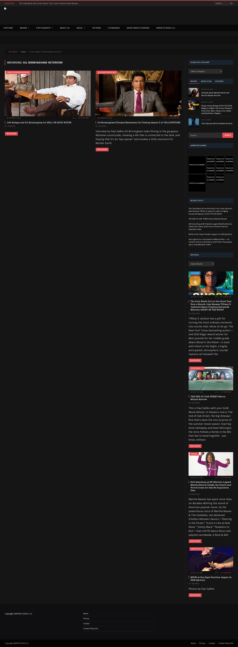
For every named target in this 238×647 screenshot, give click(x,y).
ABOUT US (65, 28)
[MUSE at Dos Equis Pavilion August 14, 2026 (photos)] (211, 559)
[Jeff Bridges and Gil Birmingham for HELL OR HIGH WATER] (48, 93)
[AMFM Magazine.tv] (49, 15)
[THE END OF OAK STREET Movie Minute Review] (211, 378)
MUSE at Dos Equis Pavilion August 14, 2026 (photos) (210, 234)
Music (80, 28)
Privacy (86, 618)
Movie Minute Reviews (138, 28)
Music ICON (206, 81)
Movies (23, 28)
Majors (194, 454)
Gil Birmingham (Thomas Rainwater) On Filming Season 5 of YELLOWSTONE (139, 122)
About (85, 613)
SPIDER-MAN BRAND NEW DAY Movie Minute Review (215, 94)
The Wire (96, 28)
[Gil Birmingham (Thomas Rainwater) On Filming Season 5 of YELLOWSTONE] (138, 93)
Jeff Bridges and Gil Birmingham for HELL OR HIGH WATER (39, 122)
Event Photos (197, 549)
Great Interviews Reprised (18, 72)
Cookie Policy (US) (90, 628)
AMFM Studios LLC (165, 28)
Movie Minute (197, 368)
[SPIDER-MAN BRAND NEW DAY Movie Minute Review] (194, 92)
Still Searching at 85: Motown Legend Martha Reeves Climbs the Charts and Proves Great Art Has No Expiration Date (210, 226)
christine (85, 118)
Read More (11, 133)
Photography (43, 28)
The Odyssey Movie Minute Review (216, 123)
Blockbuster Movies (107, 72)
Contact (86, 623)
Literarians (114, 28)
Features (8, 28)
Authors (195, 273)
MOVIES (193, 81)
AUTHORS (219, 81)
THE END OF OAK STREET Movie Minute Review (40, 3)
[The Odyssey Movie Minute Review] (194, 122)
